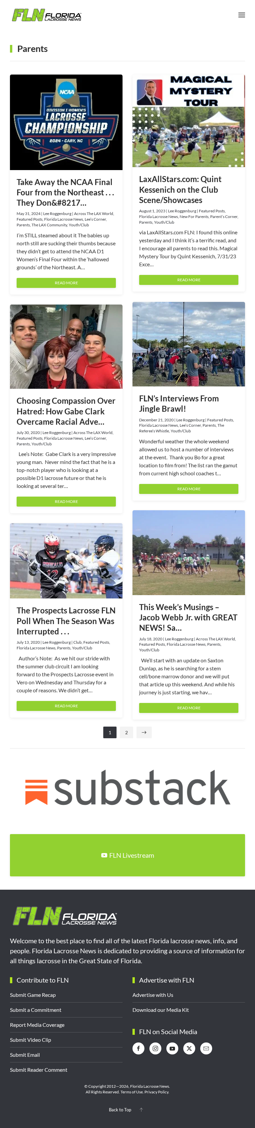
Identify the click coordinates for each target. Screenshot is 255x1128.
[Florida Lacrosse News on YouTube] (172, 1048)
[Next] (144, 732)
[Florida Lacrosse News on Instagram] (155, 1048)
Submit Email (25, 1054)
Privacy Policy (156, 1091)
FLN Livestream (131, 855)
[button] (241, 15)
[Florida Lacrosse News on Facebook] (138, 1048)
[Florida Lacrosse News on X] (189, 1048)
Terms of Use (132, 1091)
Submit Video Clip (30, 1039)
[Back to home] (46, 15)
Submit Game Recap (33, 995)
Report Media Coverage (37, 1024)
